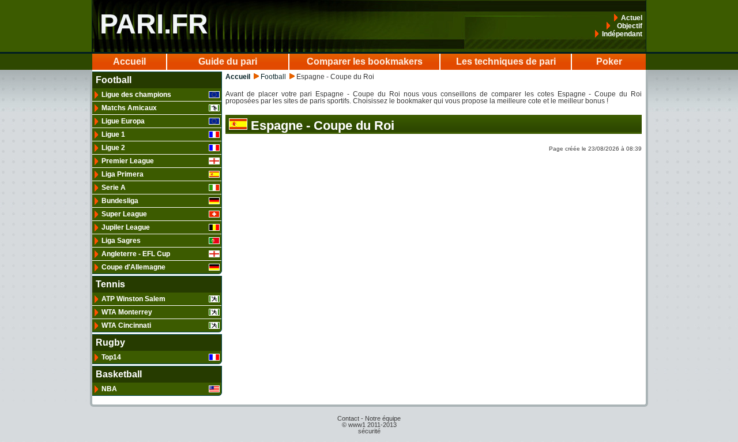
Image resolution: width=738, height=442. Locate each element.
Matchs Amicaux (129, 108)
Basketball (119, 374)
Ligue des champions (136, 95)
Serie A (113, 187)
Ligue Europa (123, 121)
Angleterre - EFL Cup (135, 254)
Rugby (110, 342)
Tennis (110, 284)
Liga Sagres (121, 241)
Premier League (127, 161)
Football (113, 80)
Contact (348, 418)
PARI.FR (154, 24)
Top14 (111, 357)
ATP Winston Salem (133, 299)
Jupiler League (125, 227)
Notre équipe (383, 418)
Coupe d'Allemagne (133, 267)
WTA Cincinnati (126, 325)
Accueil (129, 61)
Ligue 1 (113, 134)
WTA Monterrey (126, 312)
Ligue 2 (113, 148)
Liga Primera (122, 174)
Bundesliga (119, 201)
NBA (109, 389)
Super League (124, 214)
